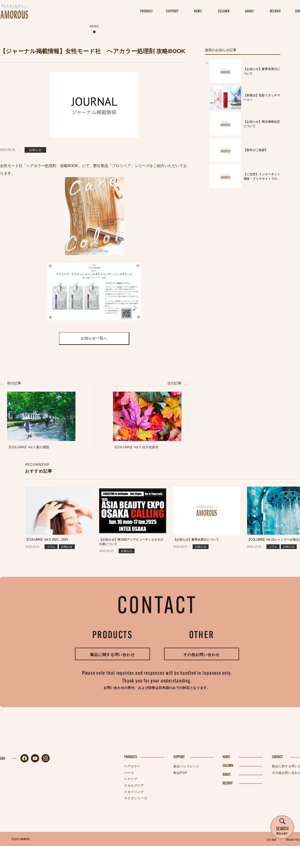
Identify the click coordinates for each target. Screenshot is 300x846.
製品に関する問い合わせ (112, 655)
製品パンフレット (186, 766)
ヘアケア (130, 779)
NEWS (226, 757)
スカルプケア (134, 785)
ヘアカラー (132, 766)
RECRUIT (228, 783)
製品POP (180, 773)
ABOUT (227, 775)
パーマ (129, 773)
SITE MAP (272, 840)
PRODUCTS (130, 757)
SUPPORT (179, 757)
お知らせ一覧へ (94, 338)
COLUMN (228, 766)
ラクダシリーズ (135, 798)
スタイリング (134, 792)
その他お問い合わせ (201, 655)
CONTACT (277, 757)
